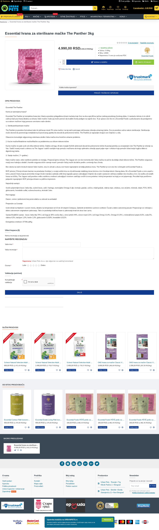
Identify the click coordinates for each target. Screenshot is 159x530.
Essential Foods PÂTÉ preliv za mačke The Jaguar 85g (80, 420)
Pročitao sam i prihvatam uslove (143, 492)
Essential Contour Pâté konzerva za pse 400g (17, 420)
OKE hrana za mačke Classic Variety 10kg (111, 362)
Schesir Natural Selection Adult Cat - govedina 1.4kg (80, 362)
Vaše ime (8, 244)
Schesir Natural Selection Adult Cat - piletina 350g (17, 362)
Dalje (79, 292)
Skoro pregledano (13, 439)
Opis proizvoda (12, 101)
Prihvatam (107, 519)
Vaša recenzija (10, 250)
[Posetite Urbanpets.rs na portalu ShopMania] (143, 505)
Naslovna (3, 22)
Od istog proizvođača (13, 385)
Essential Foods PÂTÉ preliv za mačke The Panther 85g (142, 420)
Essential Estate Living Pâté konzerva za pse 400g (48, 420)
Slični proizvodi (10, 327)
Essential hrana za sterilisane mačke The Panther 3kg (26, 445)
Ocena (7, 265)
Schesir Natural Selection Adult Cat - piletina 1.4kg (48, 362)
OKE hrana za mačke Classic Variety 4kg (142, 362)
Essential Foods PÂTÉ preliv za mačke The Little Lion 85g (111, 420)
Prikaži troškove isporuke (106, 93)
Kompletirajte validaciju (10, 281)
